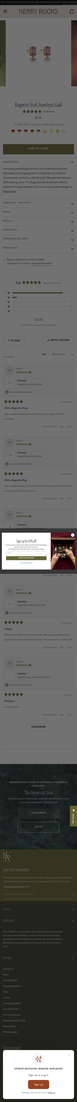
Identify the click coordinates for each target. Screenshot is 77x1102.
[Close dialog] (72, 535)
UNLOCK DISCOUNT (26, 558)
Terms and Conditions (25, 562)
